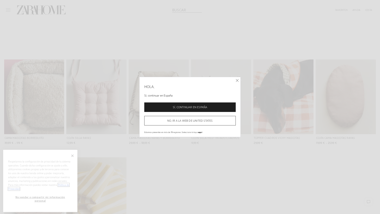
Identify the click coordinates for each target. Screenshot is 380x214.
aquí (200, 132)
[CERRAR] (237, 80)
